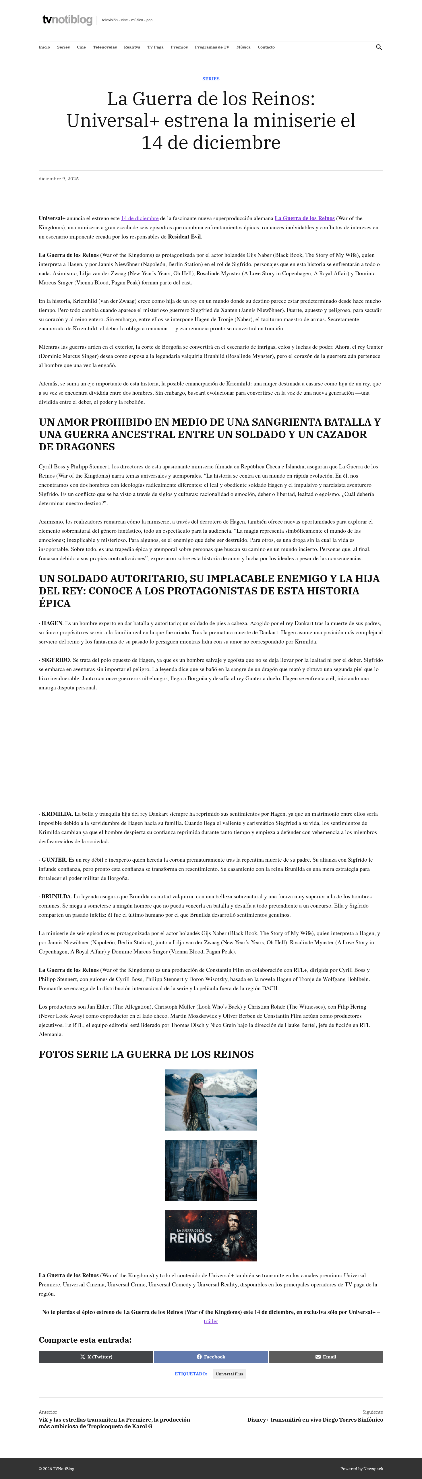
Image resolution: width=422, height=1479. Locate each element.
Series (63, 47)
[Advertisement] (211, 741)
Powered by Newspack (361, 1468)
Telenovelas (105, 47)
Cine (81, 47)
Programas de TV (212, 47)
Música (244, 47)
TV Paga (155, 47)
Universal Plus (229, 1374)
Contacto (266, 47)
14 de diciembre (140, 218)
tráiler (211, 1321)
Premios (179, 47)
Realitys (132, 47)
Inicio (44, 47)
